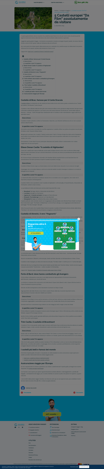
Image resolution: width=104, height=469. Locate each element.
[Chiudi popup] (79, 219)
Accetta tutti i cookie (84, 466)
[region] (52, 467)
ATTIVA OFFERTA (36, 233)
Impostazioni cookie (74, 466)
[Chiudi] (102, 466)
